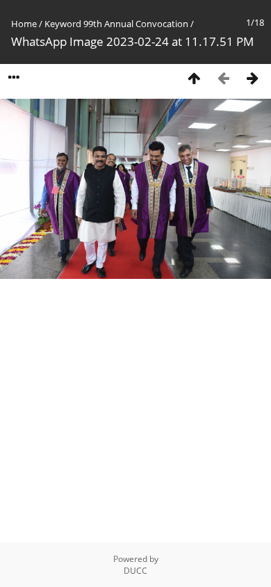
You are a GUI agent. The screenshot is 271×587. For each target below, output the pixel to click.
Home (24, 23)
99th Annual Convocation (135, 23)
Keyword (62, 23)
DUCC (135, 571)
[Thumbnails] (193, 78)
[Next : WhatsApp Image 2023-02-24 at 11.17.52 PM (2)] (252, 78)
